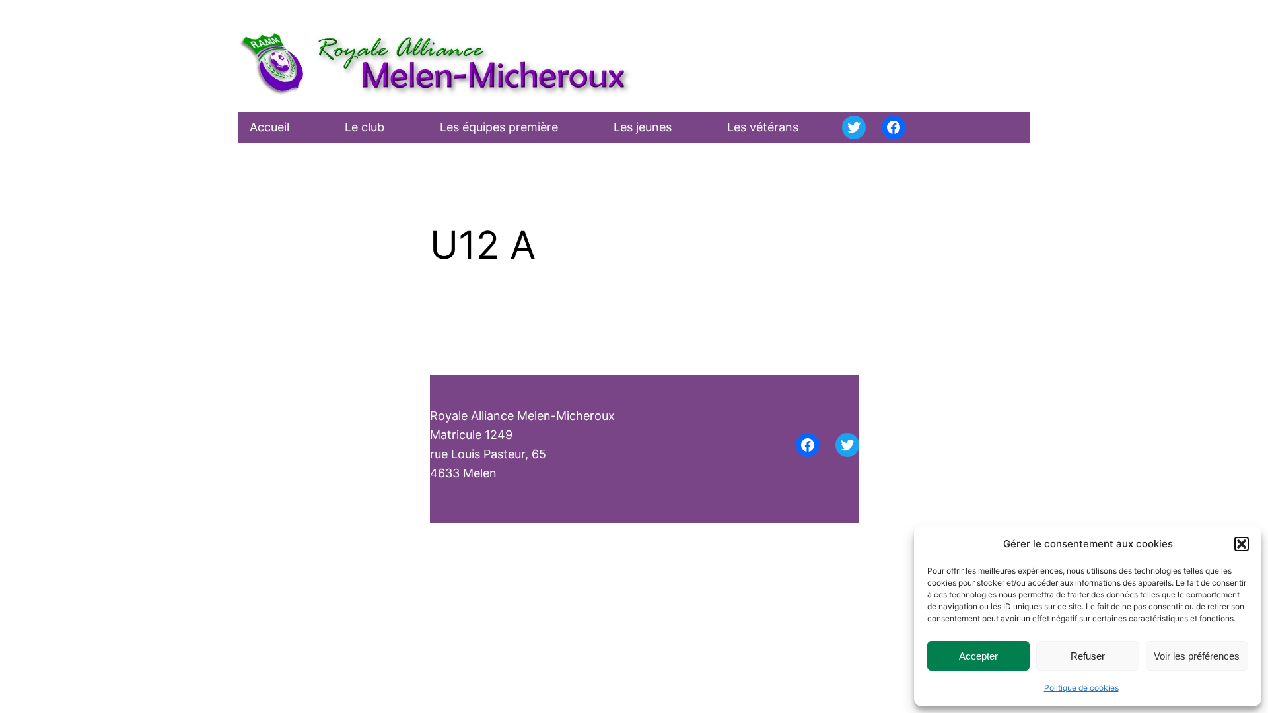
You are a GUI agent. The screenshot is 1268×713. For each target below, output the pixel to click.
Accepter (978, 656)
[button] (1241, 544)
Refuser (1088, 656)
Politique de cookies (1081, 688)
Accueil (269, 127)
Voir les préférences (1197, 656)
